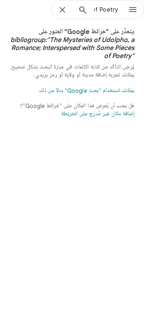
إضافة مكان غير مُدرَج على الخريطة (97, 114)
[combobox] (106, 9)
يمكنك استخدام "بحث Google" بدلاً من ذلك (86, 90)
